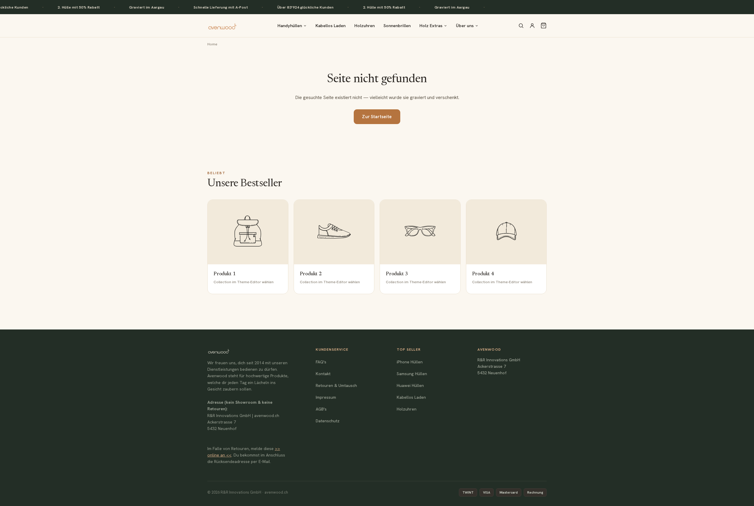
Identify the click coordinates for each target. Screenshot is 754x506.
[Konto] (532, 26)
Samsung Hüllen (412, 373)
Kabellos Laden (330, 25)
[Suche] (521, 26)
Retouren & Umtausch (336, 385)
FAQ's (321, 362)
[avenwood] (222, 25)
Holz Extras (430, 25)
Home (212, 44)
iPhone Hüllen (410, 362)
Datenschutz (328, 420)
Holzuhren (364, 25)
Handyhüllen (289, 25)
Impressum (326, 397)
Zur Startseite (377, 117)
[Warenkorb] (543, 25)
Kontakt (323, 373)
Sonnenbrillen (397, 25)
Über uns (465, 25)
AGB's (321, 409)
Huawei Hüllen (410, 385)
